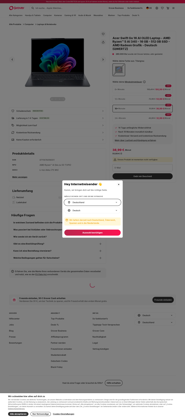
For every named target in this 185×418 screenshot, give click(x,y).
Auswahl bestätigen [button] (92, 232)
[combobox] (92, 202)
